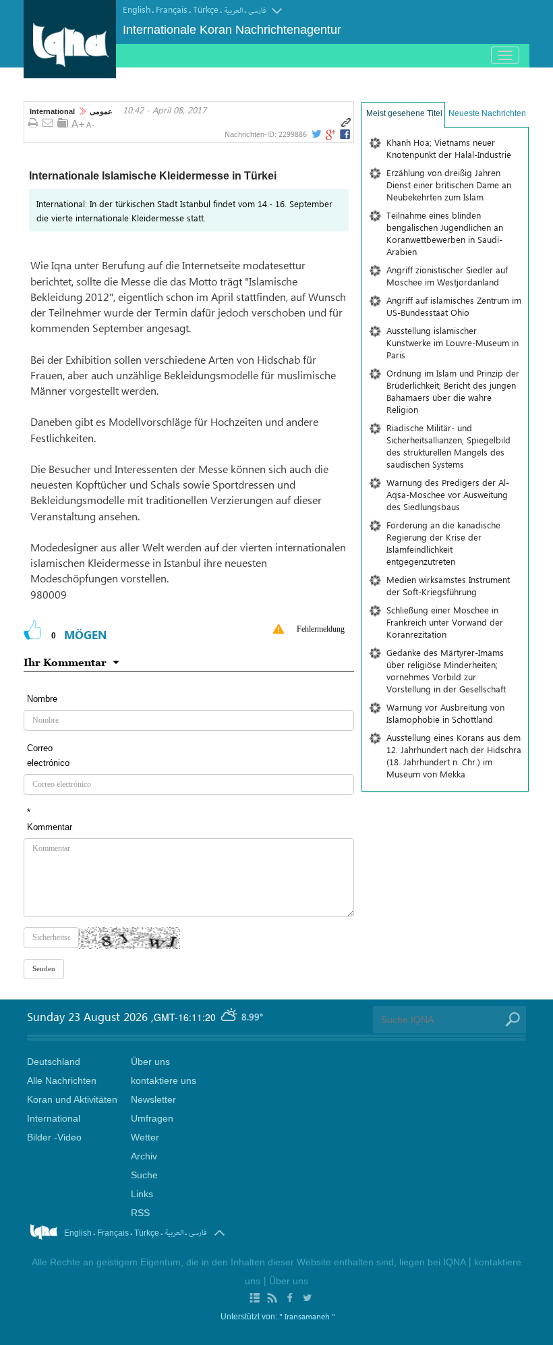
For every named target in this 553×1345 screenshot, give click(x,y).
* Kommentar (49, 819)
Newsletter (153, 1099)
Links (142, 1193)
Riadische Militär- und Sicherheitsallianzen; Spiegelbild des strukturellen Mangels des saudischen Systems (448, 446)
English (136, 9)
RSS (140, 1212)
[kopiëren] (346, 123)
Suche (144, 1175)
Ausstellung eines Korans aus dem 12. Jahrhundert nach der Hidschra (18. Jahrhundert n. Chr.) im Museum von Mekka (453, 755)
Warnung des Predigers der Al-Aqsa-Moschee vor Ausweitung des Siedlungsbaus (447, 494)
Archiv (144, 1156)
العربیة (233, 10)
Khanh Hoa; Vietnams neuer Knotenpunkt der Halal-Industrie (448, 148)
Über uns (150, 1061)
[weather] (230, 1016)
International (52, 111)
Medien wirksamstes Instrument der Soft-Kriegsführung (448, 585)
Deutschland (53, 1061)
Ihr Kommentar (65, 662)
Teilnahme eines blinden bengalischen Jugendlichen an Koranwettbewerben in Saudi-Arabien (444, 233)
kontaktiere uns (163, 1080)
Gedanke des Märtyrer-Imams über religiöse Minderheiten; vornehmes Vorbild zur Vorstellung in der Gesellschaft (446, 670)
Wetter (145, 1137)
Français (171, 9)
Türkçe (206, 9)
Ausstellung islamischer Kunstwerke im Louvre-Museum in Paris (452, 342)
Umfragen (152, 1118)
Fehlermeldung (321, 629)
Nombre (42, 699)
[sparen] (62, 123)
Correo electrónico (48, 755)
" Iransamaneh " (307, 1316)
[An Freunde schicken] (48, 123)
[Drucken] (32, 123)
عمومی (101, 111)
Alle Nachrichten (61, 1080)
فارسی (257, 10)
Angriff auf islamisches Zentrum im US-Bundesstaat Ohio (453, 306)
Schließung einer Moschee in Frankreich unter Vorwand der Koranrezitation (444, 622)
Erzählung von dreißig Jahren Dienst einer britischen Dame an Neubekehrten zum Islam (448, 184)
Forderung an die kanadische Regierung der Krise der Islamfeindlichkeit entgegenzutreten (443, 543)
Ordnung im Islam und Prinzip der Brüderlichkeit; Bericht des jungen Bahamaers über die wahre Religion (452, 391)
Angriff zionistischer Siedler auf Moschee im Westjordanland (447, 275)
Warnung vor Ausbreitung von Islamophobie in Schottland (445, 713)
